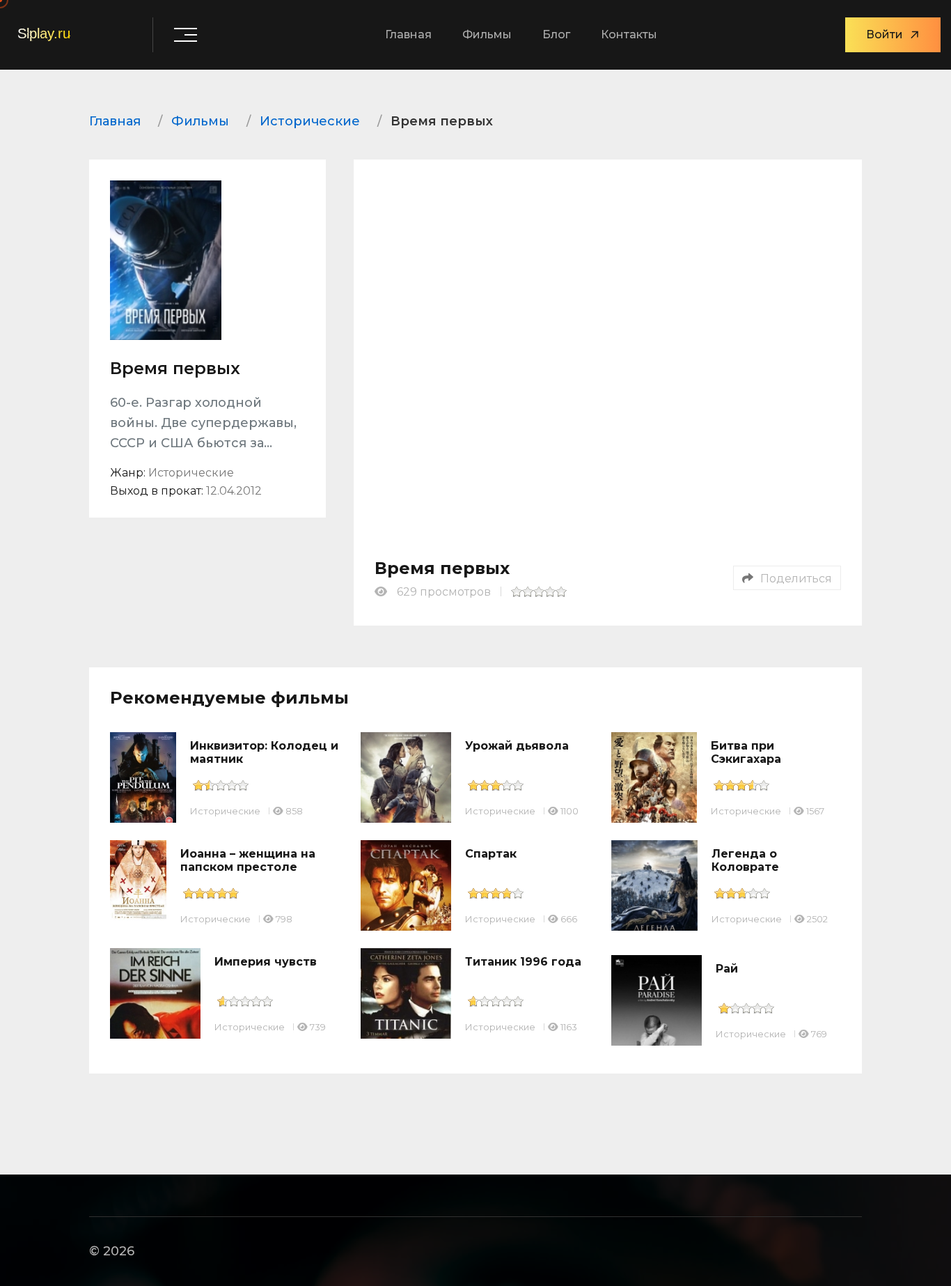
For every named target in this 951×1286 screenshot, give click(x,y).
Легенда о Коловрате (745, 860)
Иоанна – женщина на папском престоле (247, 860)
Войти (884, 34)
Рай (727, 968)
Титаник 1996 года (523, 961)
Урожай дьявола (517, 745)
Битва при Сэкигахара (746, 752)
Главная (408, 34)
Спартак (491, 853)
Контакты (629, 34)
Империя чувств (265, 961)
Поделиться (796, 578)
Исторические (225, 810)
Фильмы (487, 34)
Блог (556, 34)
